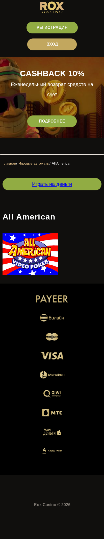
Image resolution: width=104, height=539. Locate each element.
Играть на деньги (52, 184)
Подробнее (52, 121)
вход (52, 44)
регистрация (52, 27)
